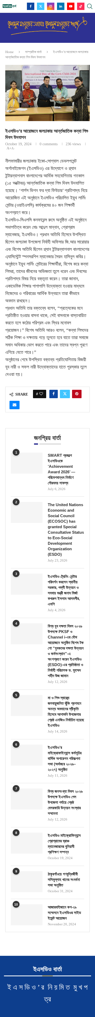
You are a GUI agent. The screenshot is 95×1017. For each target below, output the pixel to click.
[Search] (89, 6)
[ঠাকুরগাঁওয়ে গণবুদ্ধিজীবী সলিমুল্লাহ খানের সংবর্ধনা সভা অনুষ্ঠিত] (26, 881)
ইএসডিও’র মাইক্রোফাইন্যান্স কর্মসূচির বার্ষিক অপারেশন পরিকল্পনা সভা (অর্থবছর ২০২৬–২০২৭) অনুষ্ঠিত (65, 758)
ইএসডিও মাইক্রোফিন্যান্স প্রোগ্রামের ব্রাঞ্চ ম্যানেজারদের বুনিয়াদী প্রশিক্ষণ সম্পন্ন (64, 843)
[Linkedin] (60, 6)
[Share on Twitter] (65, 394)
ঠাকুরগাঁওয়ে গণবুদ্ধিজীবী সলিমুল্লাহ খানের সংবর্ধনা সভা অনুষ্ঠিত (64, 879)
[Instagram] (50, 6)
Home (9, 52)
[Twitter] (40, 6)
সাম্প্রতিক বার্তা (33, 52)
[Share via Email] (15, 405)
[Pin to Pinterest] (77, 394)
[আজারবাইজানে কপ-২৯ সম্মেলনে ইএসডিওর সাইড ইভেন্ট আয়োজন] (26, 914)
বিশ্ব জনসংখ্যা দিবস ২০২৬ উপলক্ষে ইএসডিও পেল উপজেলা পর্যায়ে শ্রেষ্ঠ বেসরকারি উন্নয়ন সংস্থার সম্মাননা (65, 802)
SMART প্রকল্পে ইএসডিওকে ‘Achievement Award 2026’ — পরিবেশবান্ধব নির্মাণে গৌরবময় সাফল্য (61, 469)
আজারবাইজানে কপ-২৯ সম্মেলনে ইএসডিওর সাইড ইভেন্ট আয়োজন (64, 912)
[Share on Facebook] (53, 394)
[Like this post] (41, 394)
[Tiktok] (80, 6)
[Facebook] (30, 6)
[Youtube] (70, 6)
